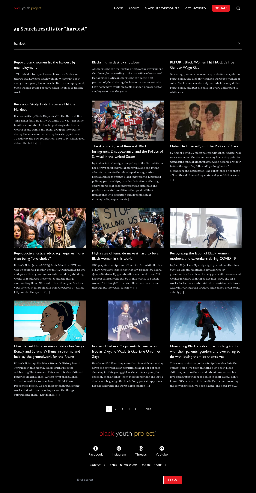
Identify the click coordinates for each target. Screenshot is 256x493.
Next (148, 409)
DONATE (221, 8)
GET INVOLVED (195, 8)
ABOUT (134, 8)
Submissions (129, 465)
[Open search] (238, 8)
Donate (146, 465)
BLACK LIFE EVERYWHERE (162, 8)
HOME (118, 8)
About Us (160, 465)
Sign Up (172, 480)
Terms (112, 465)
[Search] (238, 43)
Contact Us (97, 465)
